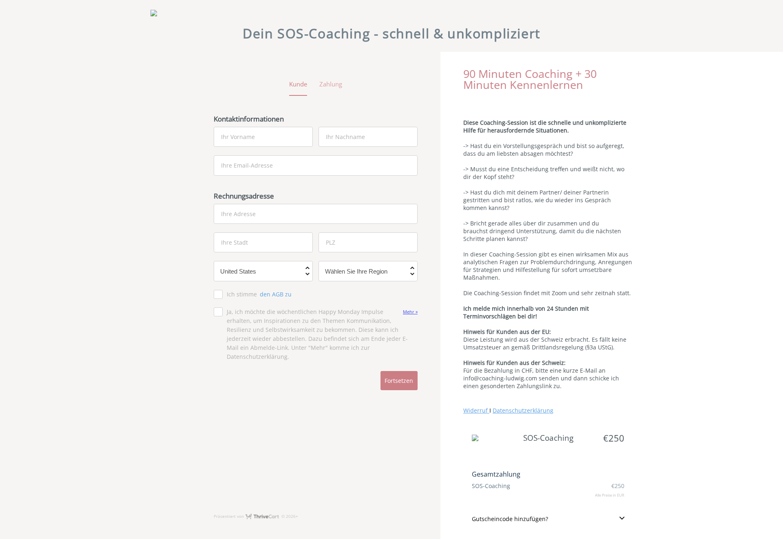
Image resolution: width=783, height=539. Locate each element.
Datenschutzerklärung (523, 410)
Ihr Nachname (345, 136)
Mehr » (410, 312)
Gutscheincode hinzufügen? (510, 519)
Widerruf (476, 410)
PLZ (330, 242)
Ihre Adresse (238, 213)
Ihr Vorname (238, 136)
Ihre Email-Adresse (247, 165)
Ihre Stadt (234, 242)
